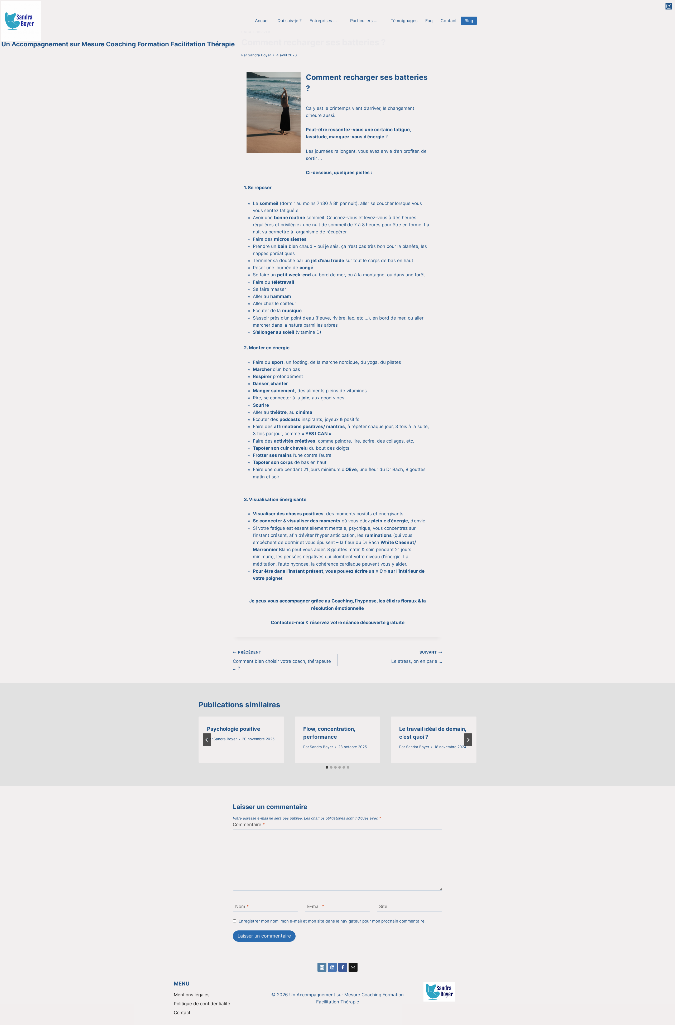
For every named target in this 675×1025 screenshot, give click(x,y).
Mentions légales (192, 994)
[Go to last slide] (207, 739)
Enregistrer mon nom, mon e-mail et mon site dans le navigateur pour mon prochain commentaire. (332, 921)
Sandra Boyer (259, 55)
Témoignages (404, 20)
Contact (449, 20)
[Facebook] (342, 967)
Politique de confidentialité (202, 1003)
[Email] (353, 967)
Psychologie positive (233, 729)
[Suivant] (468, 739)
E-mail (315, 906)
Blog (469, 20)
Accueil (262, 20)
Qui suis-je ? (289, 20)
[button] (326, 20)
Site (383, 906)
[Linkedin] (332, 967)
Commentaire (249, 824)
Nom (242, 906)
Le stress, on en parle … (416, 657)
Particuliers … (363, 20)
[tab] (327, 767)
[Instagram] (669, 6)
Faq (429, 20)
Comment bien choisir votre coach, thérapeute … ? (282, 660)
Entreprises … (323, 20)
